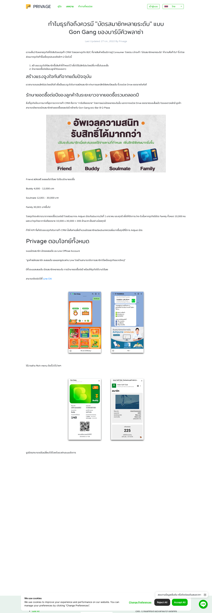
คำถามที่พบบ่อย (85, 6)
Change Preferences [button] (140, 602)
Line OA (47, 278)
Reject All (162, 602)
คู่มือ (60, 6)
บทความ (70, 6)
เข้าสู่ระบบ (153, 6)
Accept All (179, 602)
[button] (173, 6)
